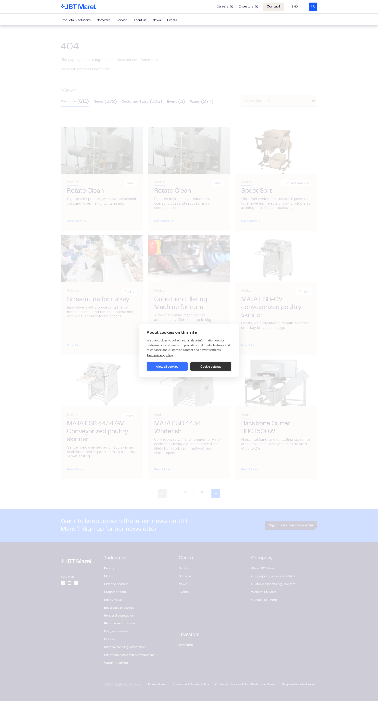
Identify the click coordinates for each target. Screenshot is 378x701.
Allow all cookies (167, 366)
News (157, 20)
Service (122, 20)
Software (103, 20)
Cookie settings (210, 366)
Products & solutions (76, 20)
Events (172, 20)
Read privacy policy (160, 355)
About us (139, 20)
